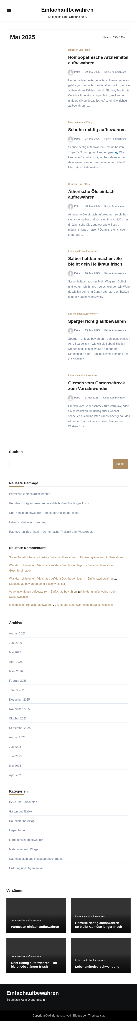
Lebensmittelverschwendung (27, 522)
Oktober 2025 (18, 718)
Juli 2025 (15, 746)
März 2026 (16, 671)
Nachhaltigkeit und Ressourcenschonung (36, 858)
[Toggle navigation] (9, 10)
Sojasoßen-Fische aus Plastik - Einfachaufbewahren (42, 557)
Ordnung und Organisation (26, 868)
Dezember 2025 (19, 699)
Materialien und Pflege (80, 122)
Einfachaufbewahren (67, 10)
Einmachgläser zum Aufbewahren (101, 557)
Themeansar (96, 1015)
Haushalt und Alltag (79, 49)
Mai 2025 (15, 765)
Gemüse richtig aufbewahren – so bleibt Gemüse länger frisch (49, 503)
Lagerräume (17, 830)
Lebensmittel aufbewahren (83, 251)
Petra (77, 71)
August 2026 (17, 633)
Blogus (77, 1015)
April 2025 (15, 775)
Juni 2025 (15, 756)
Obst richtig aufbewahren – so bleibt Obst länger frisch (44, 512)
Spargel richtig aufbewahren (97, 321)
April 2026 (15, 661)
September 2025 (20, 727)
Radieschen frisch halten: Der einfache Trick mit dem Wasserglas (51, 531)
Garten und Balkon (21, 811)
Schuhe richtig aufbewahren (97, 129)
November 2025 (19, 709)
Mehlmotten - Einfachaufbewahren (30, 604)
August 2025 (17, 737)
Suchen (16, 452)
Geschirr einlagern (20, 570)
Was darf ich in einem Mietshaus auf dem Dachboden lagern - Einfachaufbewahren (61, 565)
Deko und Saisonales (23, 802)
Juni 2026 (15, 642)
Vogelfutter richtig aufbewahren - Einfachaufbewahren (43, 591)
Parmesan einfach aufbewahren (29, 493)
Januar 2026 (17, 690)
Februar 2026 (18, 680)
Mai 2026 (15, 652)
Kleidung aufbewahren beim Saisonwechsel (37, 583)
